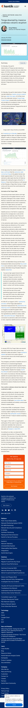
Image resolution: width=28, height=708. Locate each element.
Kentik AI (4, 541)
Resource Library (6, 653)
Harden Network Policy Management (12, 579)
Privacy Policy (10, 482)
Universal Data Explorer (8, 546)
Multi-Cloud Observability (9, 521)
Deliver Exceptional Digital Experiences (12, 573)
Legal (2, 695)
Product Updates (6, 660)
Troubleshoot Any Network (9, 588)
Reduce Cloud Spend (7, 559)
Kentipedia (4, 658)
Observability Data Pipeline (9, 548)
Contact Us (4, 676)
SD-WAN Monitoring (7, 525)
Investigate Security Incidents (10, 581)
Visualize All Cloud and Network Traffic (12, 586)
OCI (2, 620)
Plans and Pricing (6, 671)
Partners (3, 681)
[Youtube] (5, 510)
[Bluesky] (8, 510)
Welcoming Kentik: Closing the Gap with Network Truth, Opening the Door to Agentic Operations (13, 630)
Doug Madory (13, 28)
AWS (2, 613)
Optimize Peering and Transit (9, 599)
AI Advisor (4, 530)
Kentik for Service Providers (9, 537)
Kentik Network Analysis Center (10, 655)
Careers (3, 678)
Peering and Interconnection (9, 535)
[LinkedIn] (2, 510)
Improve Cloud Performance (9, 564)
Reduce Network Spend (8, 604)
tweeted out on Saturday (10, 133)
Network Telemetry (7, 543)
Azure (3, 615)
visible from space (11, 96)
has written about (19, 400)
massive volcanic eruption (19, 94)
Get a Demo (6, 505)
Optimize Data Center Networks (10, 593)
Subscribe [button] (23, 63)
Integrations (4, 550)
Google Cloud (5, 617)
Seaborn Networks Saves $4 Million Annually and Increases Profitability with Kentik (13, 640)
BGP (2, 622)
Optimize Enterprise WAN (9, 568)
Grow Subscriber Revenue (9, 606)
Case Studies (5, 648)
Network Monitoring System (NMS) (11, 523)
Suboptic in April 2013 (14, 429)
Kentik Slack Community (8, 683)
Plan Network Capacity (8, 601)
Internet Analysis (6, 40)
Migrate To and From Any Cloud (10, 561)
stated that (9, 270)
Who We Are (5, 669)
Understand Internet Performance (11, 590)
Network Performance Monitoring (11, 570)
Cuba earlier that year (9, 315)
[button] (25, 6)
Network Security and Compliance (11, 528)
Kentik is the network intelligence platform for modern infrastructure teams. (8, 498)
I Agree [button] (14, 704)
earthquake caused (15, 413)
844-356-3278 (5, 513)
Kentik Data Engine (7, 553)
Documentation (5, 662)
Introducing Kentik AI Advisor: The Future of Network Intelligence (13, 635)
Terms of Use (18, 482)
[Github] (15, 510)
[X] (12, 510)
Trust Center (5, 693)
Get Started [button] (14, 486)
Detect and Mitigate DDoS (9, 577)
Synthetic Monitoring (7, 532)
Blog (2, 651)
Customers (4, 674)
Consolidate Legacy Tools (8, 597)
